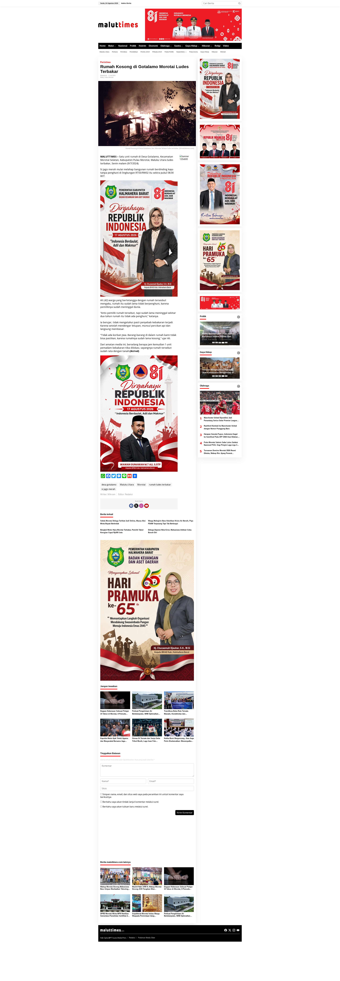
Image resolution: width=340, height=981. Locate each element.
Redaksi (132, 938)
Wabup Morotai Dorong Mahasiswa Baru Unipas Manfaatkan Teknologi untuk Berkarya (114, 888)
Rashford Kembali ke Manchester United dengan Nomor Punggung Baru (220, 427)
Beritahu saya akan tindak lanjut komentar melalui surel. (131, 801)
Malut (102, 77)
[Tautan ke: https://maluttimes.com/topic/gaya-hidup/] (238, 352)
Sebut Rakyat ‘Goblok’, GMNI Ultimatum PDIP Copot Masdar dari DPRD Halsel (219, 335)
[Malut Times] (121, 24)
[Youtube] (146, 506)
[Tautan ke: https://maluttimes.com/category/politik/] (238, 317)
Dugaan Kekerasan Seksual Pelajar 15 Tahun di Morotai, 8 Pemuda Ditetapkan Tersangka (114, 712)
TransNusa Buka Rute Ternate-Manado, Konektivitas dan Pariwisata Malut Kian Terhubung (177, 712)
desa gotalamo (109, 484)
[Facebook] (131, 506)
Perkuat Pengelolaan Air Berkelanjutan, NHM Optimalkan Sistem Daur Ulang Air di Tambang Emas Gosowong (146, 712)
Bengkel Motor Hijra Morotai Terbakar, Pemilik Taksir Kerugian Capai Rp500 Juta (122, 531)
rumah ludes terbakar (160, 484)
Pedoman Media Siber (146, 938)
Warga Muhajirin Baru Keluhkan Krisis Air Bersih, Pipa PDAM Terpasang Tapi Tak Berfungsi (170, 522)
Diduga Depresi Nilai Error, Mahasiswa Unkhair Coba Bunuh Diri (169, 531)
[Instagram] (141, 506)
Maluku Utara (127, 484)
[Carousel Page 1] (213, 342)
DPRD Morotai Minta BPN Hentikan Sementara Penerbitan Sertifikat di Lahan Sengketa (114, 915)
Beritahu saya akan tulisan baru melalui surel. (125, 806)
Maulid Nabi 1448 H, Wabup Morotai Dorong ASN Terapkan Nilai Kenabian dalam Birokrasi (147, 888)
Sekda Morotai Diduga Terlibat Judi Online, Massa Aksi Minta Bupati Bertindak (123, 522)
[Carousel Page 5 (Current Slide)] (226, 342)
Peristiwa (105, 62)
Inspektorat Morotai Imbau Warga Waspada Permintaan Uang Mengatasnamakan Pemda (146, 915)
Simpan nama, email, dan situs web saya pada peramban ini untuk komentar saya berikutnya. (141, 796)
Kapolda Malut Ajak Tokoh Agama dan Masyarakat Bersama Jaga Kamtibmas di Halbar (114, 740)
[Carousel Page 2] (216, 342)
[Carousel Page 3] (219, 342)
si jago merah (108, 489)
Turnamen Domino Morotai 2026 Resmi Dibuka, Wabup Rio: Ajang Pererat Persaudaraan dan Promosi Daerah (220, 452)
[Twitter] (136, 506)
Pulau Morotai (109, 77)
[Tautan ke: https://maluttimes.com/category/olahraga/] (238, 386)
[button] (239, 3)
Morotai (141, 484)
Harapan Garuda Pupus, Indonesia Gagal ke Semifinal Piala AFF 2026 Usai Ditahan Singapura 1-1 (221, 435)
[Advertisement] (147, 839)
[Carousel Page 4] (223, 342)
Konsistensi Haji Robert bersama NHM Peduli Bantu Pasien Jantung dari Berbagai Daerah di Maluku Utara (219, 371)
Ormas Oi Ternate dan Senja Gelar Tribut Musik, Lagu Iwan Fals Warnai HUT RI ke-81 (146, 740)
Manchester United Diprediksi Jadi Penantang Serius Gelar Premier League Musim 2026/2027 (220, 419)
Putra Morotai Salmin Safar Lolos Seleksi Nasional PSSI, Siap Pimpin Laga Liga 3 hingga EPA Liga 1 (221, 444)
